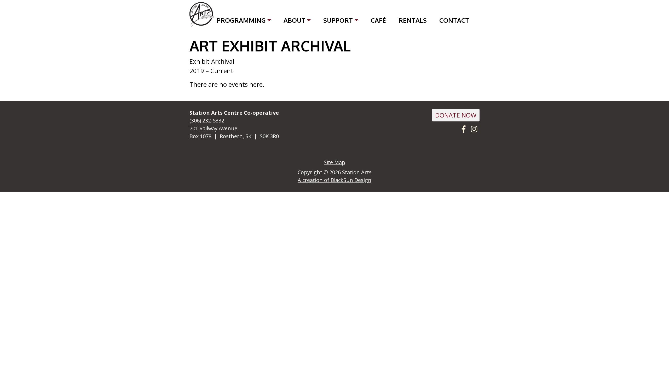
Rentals (413, 20)
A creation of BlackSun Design (334, 180)
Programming (241, 20)
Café (378, 20)
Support (338, 20)
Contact (454, 20)
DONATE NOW (455, 115)
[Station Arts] (202, 14)
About (294, 20)
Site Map (334, 162)
